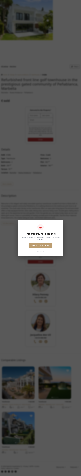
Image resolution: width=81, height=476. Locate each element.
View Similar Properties (40, 245)
